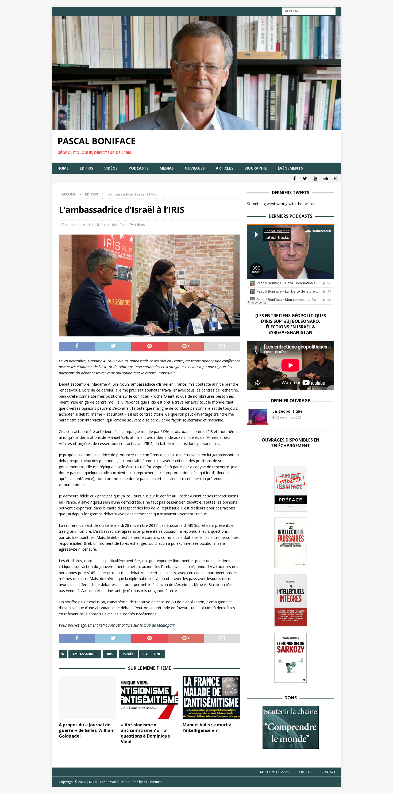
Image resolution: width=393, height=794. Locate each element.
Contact (329, 772)
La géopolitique (287, 411)
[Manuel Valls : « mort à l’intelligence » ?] (211, 697)
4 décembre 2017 (79, 224)
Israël (128, 654)
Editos (86, 168)
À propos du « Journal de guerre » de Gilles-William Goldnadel (87, 730)
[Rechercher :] (309, 10)
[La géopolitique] (257, 417)
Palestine (152, 654)
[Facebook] (294, 178)
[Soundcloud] (325, 178)
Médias (167, 168)
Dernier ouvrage (290, 401)
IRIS (110, 654)
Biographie (255, 168)
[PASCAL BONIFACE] (196, 126)
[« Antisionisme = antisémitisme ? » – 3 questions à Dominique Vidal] (149, 697)
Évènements (290, 168)
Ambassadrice (84, 654)
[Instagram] (336, 178)
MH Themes (152, 782)
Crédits (305, 772)
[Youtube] (315, 178)
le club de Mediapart (157, 625)
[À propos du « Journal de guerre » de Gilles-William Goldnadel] (87, 697)
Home (63, 168)
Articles (224, 168)
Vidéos (111, 168)
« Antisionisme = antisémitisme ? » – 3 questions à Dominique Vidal (145, 733)
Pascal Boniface (113, 224)
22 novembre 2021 (289, 417)
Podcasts (139, 168)
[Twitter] (305, 178)
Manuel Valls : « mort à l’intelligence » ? (207, 727)
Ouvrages (195, 168)
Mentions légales (274, 772)
